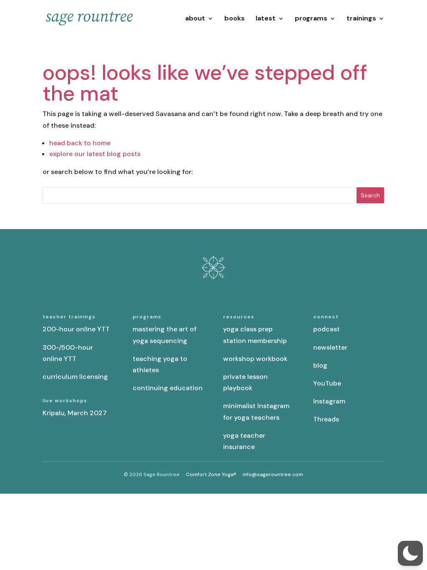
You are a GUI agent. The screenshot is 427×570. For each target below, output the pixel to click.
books (234, 19)
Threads (326, 419)
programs (311, 19)
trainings (361, 19)
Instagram (329, 401)
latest (266, 19)
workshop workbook (255, 358)
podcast (326, 329)
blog (320, 365)
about (195, 19)
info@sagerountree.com (273, 474)
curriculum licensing (75, 376)
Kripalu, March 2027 (75, 413)
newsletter (330, 347)
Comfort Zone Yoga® (211, 474)
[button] (410, 553)
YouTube (327, 383)
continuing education (168, 387)
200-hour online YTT (76, 329)
